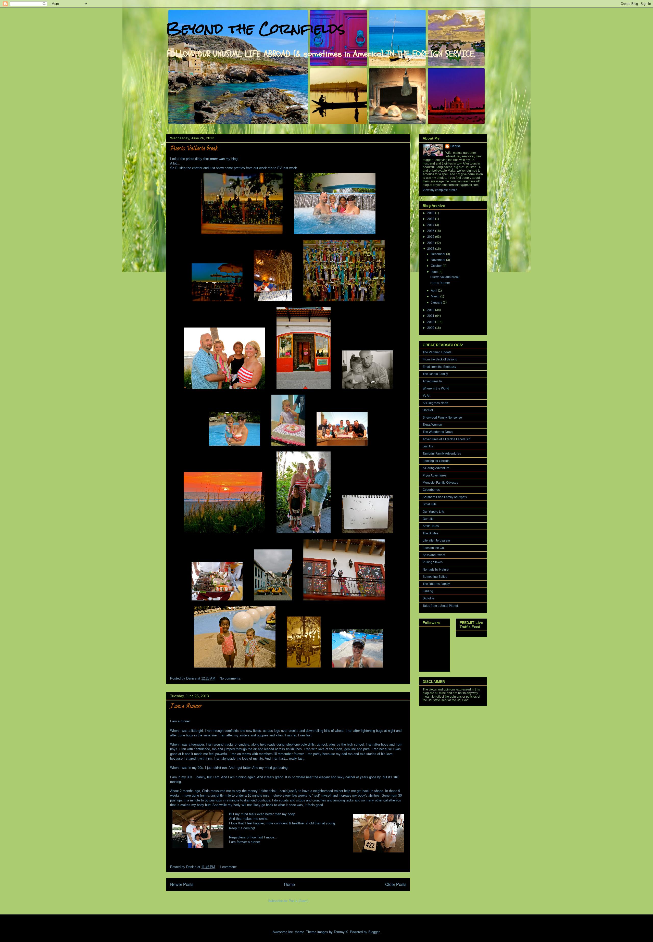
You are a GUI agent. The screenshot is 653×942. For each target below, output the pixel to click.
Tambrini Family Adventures (442, 453)
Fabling (428, 591)
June (434, 272)
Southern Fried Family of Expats (445, 497)
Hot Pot (428, 410)
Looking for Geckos (436, 461)
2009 (431, 328)
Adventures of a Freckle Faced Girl (446, 439)
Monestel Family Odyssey (440, 482)
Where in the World (436, 388)
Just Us (428, 446)
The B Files (430, 533)
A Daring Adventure (436, 468)
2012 (431, 310)
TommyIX (341, 932)
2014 (431, 243)
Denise (455, 146)
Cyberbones (431, 490)
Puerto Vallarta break (194, 149)
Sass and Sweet (434, 555)
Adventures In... (433, 381)
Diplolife (428, 598)
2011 (431, 316)
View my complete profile (440, 190)
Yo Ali (426, 395)
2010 (431, 322)
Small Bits (429, 504)
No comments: (231, 678)
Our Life (428, 519)
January (437, 302)
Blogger (373, 932)
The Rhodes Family (436, 584)
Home (289, 884)
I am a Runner (186, 706)
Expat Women (432, 424)
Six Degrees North (435, 403)
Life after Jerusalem (436, 540)
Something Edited (435, 577)
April (434, 290)
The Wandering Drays (438, 432)
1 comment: (228, 867)
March (435, 296)
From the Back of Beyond (440, 359)
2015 (431, 236)
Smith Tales (431, 526)
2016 (431, 231)
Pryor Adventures (434, 475)
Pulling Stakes (433, 562)
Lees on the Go (433, 548)
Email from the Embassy (439, 367)
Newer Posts (181, 884)
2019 (431, 213)
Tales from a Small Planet (440, 606)
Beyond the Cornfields (255, 28)
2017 (431, 225)
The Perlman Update (437, 352)
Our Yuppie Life (433, 511)
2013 (431, 248)
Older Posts (395, 884)
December (438, 254)
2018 (431, 219)
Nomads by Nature (436, 569)
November (438, 260)
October (437, 266)
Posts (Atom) (298, 901)
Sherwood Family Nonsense (442, 417)
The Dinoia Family (435, 374)
